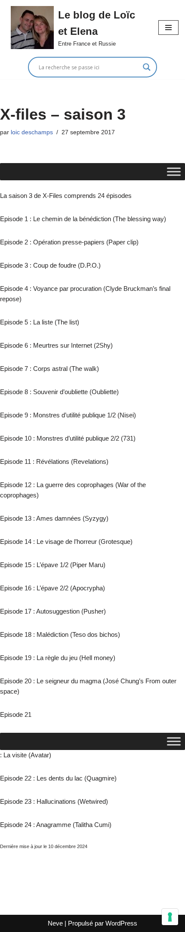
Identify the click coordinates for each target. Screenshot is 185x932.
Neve (55, 923)
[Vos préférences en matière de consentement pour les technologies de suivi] (170, 917)
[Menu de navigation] (168, 27)
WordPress (121, 923)
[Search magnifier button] (147, 67)
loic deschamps (32, 132)
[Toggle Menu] (174, 171)
